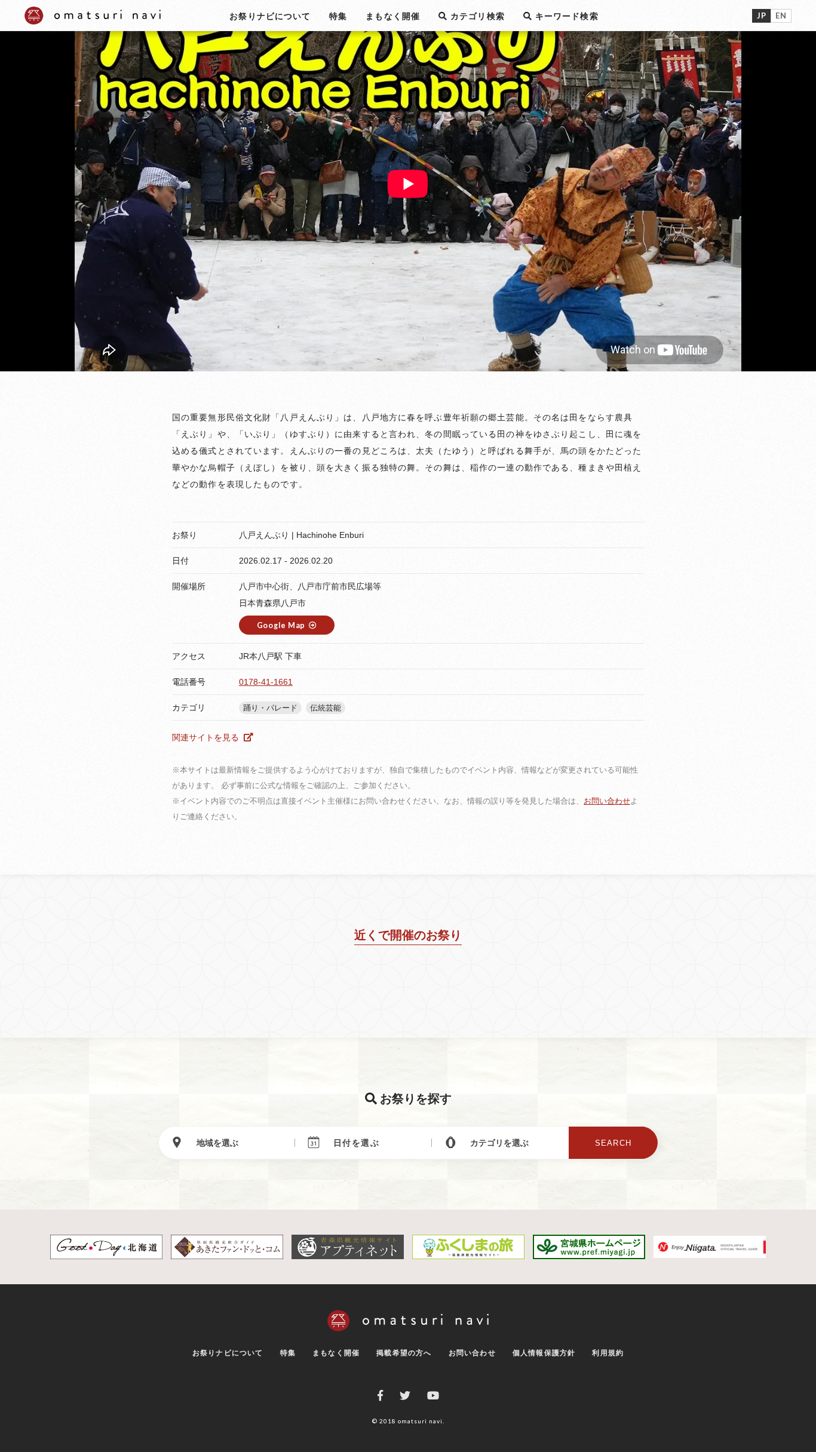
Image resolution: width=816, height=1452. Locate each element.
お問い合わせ (607, 800)
